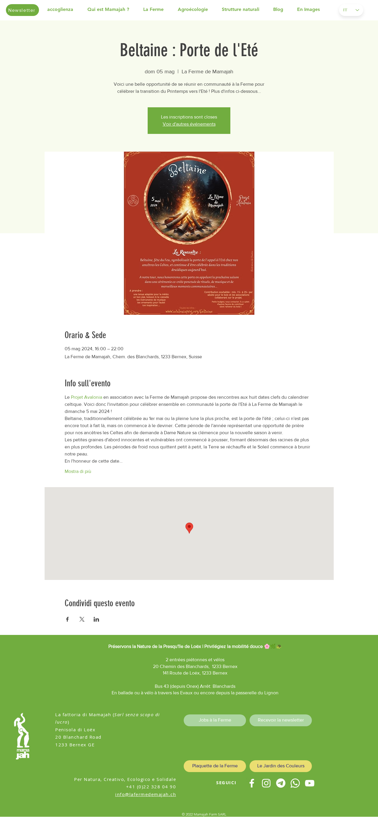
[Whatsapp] (295, 783)
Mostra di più (78, 471)
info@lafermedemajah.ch (145, 794)
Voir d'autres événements (189, 124)
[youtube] (309, 783)
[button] (112, 9)
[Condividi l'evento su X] (82, 619)
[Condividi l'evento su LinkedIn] (96, 619)
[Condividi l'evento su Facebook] (67, 619)
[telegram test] (280, 783)
